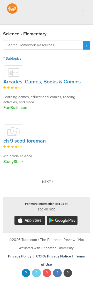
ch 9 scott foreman (24, 141)
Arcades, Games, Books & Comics (42, 82)
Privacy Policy (19, 256)
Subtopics (13, 58)
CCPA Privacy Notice (53, 256)
